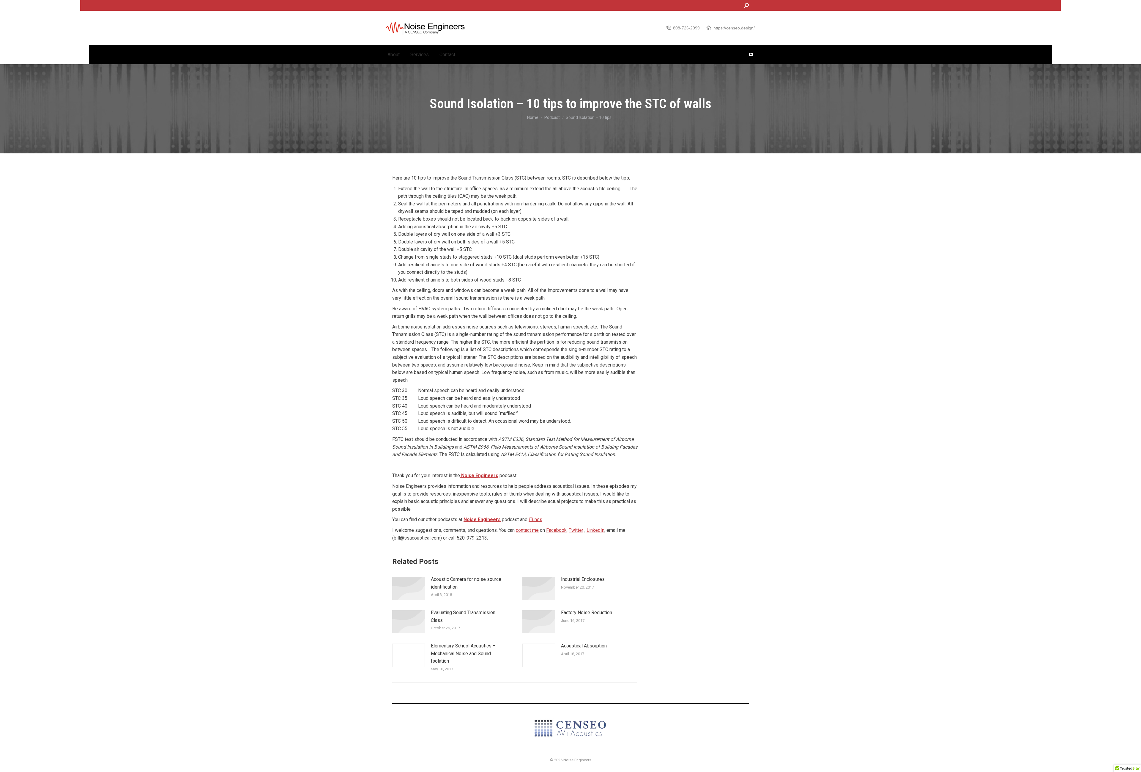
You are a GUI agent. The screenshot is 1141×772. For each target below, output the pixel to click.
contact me (527, 530)
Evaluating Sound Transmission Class (463, 616)
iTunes (535, 519)
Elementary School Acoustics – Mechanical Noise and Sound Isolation (463, 653)
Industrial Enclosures (583, 579)
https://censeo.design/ (734, 28)
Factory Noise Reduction (586, 612)
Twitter (576, 530)
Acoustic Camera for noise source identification (466, 583)
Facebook (556, 530)
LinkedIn (595, 530)
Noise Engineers (479, 475)
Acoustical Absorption (584, 646)
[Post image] (408, 588)
